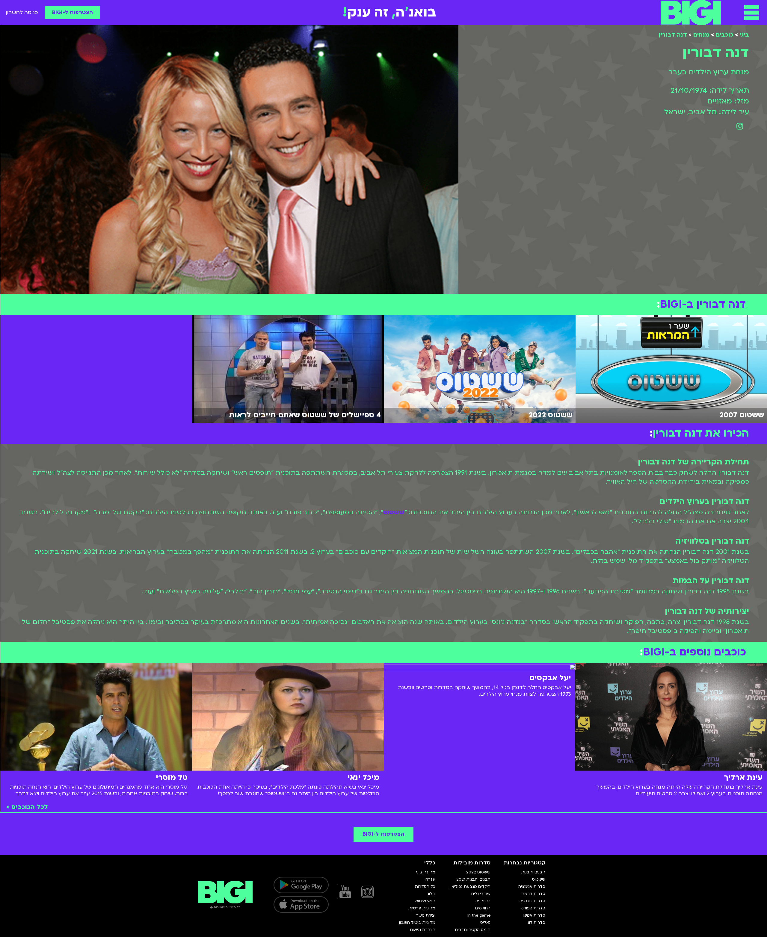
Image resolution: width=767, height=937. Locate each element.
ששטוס (393, 512)
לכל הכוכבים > (27, 807)
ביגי (744, 35)
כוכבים (724, 35)
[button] (751, 12)
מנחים (701, 35)
